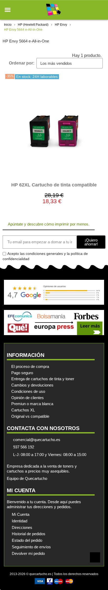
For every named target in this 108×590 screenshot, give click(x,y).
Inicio (8, 24)
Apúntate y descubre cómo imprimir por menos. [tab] (48, 224)
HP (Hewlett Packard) (33, 24)
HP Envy (61, 24)
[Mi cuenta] (92, 10)
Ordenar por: (21, 63)
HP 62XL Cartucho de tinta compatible (54, 184)
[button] (8, 10)
